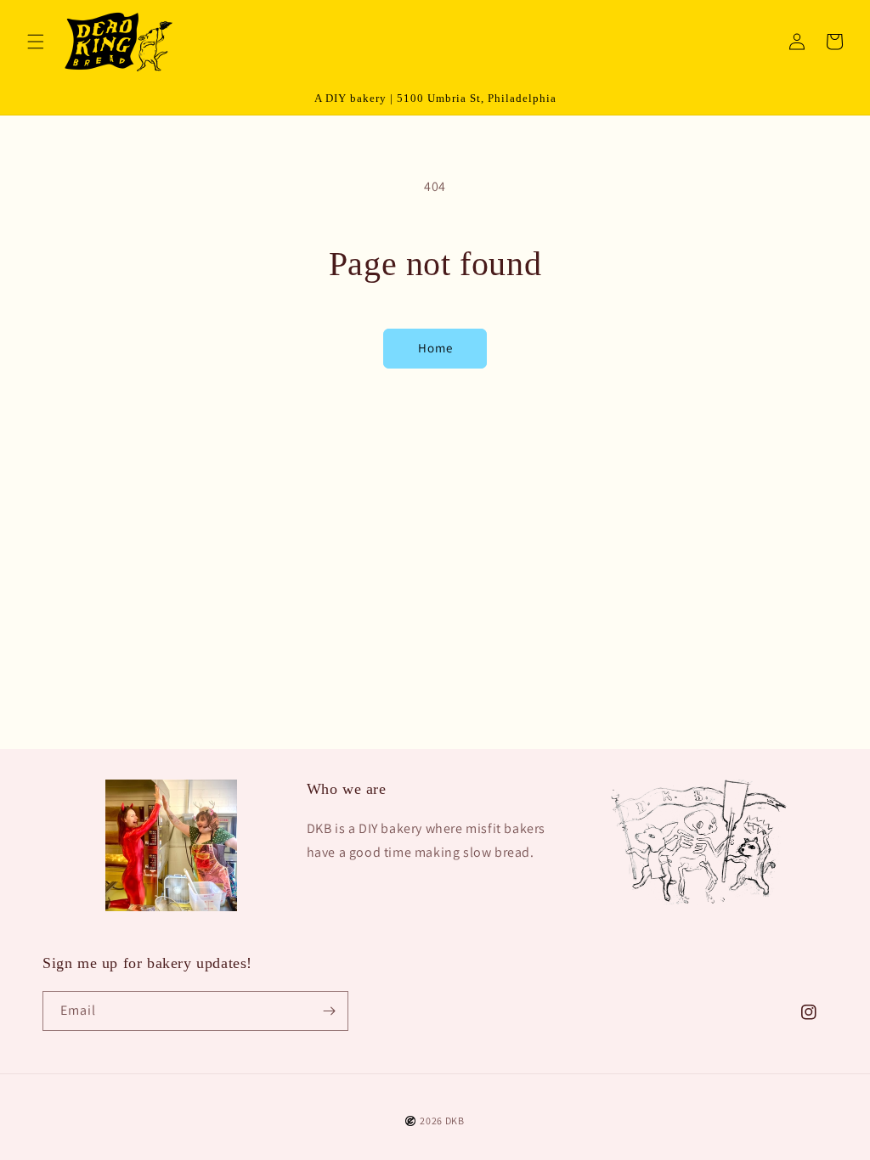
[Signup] (328, 1011)
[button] (35, 41)
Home (435, 348)
